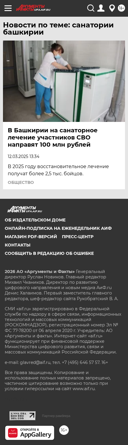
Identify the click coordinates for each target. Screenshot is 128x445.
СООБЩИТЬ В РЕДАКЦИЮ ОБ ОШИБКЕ (49, 253)
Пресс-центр (77, 236)
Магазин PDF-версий (31, 236)
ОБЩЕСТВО (21, 182)
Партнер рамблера (56, 416)
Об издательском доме (35, 220)
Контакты (17, 245)
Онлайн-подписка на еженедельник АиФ (58, 228)
